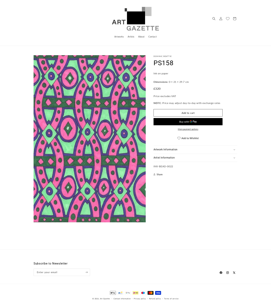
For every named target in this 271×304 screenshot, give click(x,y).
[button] (213, 18)
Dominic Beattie (163, 56)
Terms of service (171, 299)
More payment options (188, 129)
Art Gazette (105, 299)
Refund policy (155, 299)
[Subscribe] (86, 272)
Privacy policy (140, 299)
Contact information (122, 299)
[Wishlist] (227, 18)
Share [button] (160, 174)
